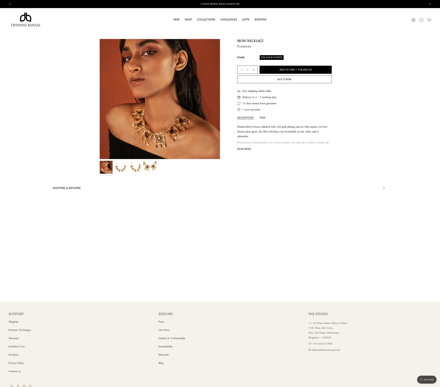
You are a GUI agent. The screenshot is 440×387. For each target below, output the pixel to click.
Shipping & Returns (67, 188)
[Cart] (429, 20)
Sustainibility (165, 346)
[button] (206, 20)
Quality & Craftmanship (171, 338)
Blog (160, 363)
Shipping (13, 321)
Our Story (164, 330)
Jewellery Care (17, 346)
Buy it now (284, 79)
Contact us (15, 371)
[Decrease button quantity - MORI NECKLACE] (241, 70)
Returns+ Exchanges (20, 330)
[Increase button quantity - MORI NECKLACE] (254, 70)
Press (161, 321)
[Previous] (10, 4)
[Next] (429, 4)
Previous (99, 98)
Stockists (13, 354)
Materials (163, 354)
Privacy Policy (16, 363)
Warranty (14, 338)
